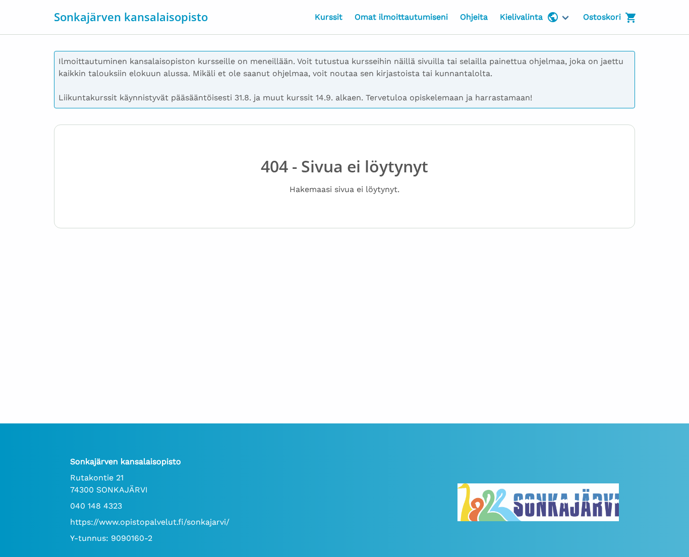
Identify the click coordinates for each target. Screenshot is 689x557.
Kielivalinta (521, 17)
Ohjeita (474, 17)
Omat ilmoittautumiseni (401, 17)
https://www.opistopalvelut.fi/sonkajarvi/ (149, 522)
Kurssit (328, 17)
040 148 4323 (96, 506)
